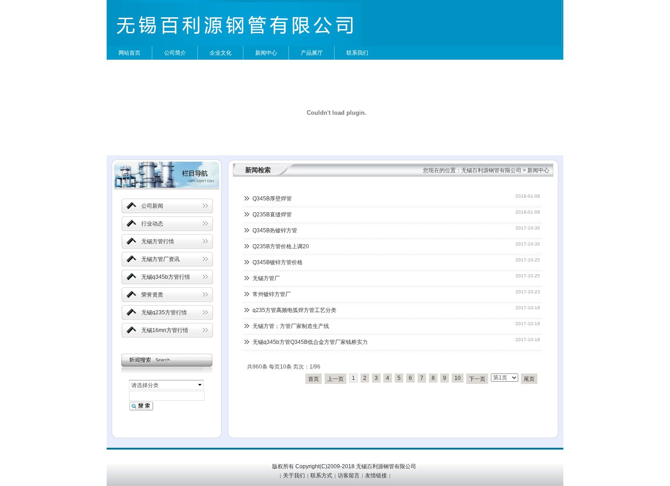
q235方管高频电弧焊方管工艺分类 (294, 310)
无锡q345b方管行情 (165, 277)
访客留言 (349, 475)
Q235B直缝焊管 (272, 214)
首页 (313, 379)
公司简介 (175, 53)
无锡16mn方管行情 (164, 330)
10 (457, 378)
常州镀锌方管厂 (272, 294)
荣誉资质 (152, 295)
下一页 (477, 379)
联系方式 (321, 475)
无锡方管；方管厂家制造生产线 (291, 326)
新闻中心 (266, 53)
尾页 (529, 379)
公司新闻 (152, 206)
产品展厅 (312, 53)
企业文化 (221, 53)
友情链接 (376, 475)
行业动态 (152, 223)
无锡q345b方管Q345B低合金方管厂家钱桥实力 (310, 342)
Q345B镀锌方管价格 (278, 262)
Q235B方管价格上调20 (281, 246)
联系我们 (357, 53)
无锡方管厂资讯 (160, 259)
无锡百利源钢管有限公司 (491, 170)
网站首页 (129, 53)
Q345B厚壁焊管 (272, 198)
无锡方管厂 (266, 278)
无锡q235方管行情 (164, 312)
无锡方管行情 (157, 241)
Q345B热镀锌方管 (275, 230)
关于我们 (294, 475)
